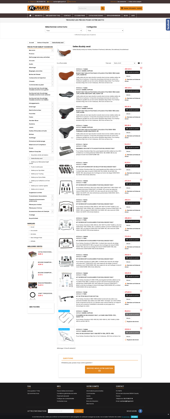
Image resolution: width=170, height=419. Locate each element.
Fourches (32, 114)
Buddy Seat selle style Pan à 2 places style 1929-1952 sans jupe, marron (98, 74)
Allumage (32, 67)
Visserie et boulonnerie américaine (36, 200)
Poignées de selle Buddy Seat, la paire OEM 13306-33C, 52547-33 (96, 316)
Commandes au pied (36, 85)
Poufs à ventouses (37, 167)
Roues (31, 148)
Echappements (34, 103)
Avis (133, 16)
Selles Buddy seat (36, 158)
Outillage (32, 138)
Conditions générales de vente (67, 393)
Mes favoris (71, 1)
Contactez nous (62, 401)
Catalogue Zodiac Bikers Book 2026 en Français (45, 252)
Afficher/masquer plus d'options (85, 35)
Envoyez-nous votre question (100, 368)
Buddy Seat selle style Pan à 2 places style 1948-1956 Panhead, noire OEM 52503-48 (96, 130)
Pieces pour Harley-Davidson (40, 47)
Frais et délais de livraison (65, 391)
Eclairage (32, 107)
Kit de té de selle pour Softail (87, 296)
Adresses (89, 398)
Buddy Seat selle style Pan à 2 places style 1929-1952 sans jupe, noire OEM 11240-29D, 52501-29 (98, 93)
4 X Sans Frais (79, 16)
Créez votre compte (135, 1)
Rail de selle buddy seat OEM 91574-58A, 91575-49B (95, 333)
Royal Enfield (33, 218)
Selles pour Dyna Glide (38, 177)
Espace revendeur (113, 16)
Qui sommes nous (33, 393)
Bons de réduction (92, 401)
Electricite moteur (35, 110)
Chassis (31, 81)
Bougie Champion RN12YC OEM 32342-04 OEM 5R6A (45, 272)
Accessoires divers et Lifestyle (39, 211)
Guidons (32, 124)
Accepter (134, 417)
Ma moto (38, 16)
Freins (31, 117)
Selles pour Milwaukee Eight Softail (39, 162)
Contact (67, 16)
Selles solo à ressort (37, 189)
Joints (31, 127)
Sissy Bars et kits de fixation (39, 155)
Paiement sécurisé (63, 396)
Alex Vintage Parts (36, 238)
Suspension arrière (35, 193)
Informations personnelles (94, 391)
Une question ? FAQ (53, 16)
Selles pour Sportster (37, 170)
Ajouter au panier (132, 72)
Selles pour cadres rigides (39, 186)
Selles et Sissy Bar (35, 151)
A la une (31, 61)
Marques (31, 223)
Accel (32, 227)
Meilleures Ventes (34, 246)
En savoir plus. (126, 417)
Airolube (33, 234)
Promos (31, 54)
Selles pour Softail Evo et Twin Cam (39, 181)
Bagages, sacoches (35, 71)
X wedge (32, 215)
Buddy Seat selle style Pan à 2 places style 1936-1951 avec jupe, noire (97, 111)
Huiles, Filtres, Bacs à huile (38, 131)
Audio (31, 64)
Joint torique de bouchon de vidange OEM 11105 (45, 293)
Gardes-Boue (33, 120)
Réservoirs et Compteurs (37, 145)
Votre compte (92, 386)
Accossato (33, 230)
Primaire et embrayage (37, 141)
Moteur (31, 134)
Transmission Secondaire (38, 196)
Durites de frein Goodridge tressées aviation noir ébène (38, 99)
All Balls (32, 241)
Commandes (90, 393)
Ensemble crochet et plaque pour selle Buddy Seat (95, 148)
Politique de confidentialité (65, 398)
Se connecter (122, 1)
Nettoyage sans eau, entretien (39, 57)
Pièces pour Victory (35, 208)
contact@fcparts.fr (59, 1)
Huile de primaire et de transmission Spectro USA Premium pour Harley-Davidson (45, 283)
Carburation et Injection (37, 78)
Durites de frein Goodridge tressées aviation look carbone (39, 94)
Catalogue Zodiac (96, 16)
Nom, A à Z (125, 63)
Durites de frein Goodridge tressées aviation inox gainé (38, 89)
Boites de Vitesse (34, 74)
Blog (126, 16)
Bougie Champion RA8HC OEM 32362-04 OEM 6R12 (45, 262)
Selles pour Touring (37, 174)
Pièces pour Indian (35, 204)
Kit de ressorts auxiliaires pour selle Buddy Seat (94, 185)
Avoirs (88, 396)
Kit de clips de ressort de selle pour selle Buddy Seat (96, 167)
